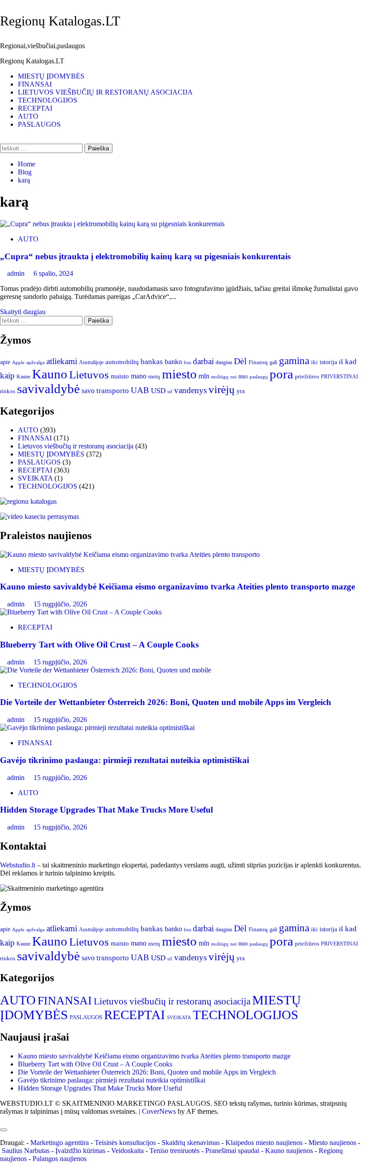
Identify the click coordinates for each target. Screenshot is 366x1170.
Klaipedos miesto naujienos (264, 1142)
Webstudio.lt (17, 865)
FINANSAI (35, 84)
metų (154, 376)
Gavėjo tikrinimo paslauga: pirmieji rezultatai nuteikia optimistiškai (124, 760)
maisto (120, 376)
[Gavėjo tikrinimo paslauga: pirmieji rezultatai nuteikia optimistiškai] (97, 727)
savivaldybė (48, 389)
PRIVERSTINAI (339, 377)
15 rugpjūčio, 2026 (60, 604)
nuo (243, 376)
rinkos (7, 391)
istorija (328, 361)
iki (314, 362)
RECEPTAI (35, 108)
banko (173, 362)
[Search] (2, 139)
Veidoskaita (127, 1150)
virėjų (221, 389)
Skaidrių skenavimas (191, 1142)
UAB (140, 390)
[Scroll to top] (2, 1119)
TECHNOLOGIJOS (47, 100)
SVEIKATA (35, 478)
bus (187, 362)
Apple (18, 362)
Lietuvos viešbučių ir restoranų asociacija (75, 446)
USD (158, 390)
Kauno (49, 374)
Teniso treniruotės (175, 1150)
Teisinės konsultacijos (125, 1142)
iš (341, 361)
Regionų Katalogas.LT (60, 20)
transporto (112, 390)
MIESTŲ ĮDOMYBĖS (51, 76)
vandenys (190, 390)
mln (204, 376)
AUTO (28, 116)
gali (273, 362)
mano (138, 376)
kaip (7, 375)
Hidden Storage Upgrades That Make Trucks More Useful (106, 809)
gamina (294, 360)
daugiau (224, 362)
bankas (152, 361)
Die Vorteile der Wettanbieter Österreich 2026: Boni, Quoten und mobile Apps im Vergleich (165, 702)
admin (16, 273)
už (169, 391)
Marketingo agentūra (59, 1142)
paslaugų (259, 376)
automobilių (122, 361)
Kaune (23, 376)
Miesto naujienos (332, 1142)
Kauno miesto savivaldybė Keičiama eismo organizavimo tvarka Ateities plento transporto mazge (177, 586)
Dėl (240, 361)
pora (281, 374)
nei (233, 376)
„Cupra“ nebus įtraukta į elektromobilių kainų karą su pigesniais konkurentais (145, 256)
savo (88, 390)
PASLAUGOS (39, 124)
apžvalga (35, 362)
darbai (203, 361)
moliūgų (220, 376)
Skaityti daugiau (23, 311)
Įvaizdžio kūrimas (80, 1150)
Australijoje (91, 362)
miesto (179, 374)
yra (241, 391)
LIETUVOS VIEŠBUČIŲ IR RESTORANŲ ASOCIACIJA (105, 92)
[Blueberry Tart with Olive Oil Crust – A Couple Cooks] (81, 612)
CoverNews (159, 1111)
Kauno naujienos (289, 1150)
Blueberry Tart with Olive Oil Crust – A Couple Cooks (99, 644)
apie (5, 361)
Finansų (258, 362)
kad (351, 361)
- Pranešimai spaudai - (233, 1150)
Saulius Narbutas (26, 1150)
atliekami (61, 361)
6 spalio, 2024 (53, 273)
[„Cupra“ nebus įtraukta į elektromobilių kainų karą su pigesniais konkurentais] (112, 224)
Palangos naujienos (60, 1158)
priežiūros (307, 376)
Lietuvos (89, 375)
